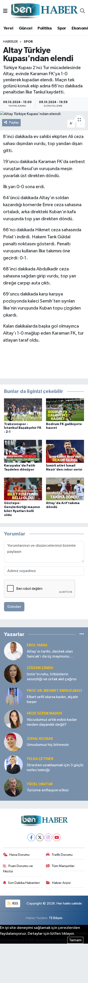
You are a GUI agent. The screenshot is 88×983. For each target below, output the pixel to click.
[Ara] (82, 11)
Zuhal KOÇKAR (40, 738)
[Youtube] (57, 837)
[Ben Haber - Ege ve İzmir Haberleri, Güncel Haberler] (44, 11)
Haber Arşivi (61, 883)
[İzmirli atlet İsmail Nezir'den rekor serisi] (65, 451)
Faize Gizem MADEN (44, 713)
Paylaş (14, 122)
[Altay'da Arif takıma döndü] (65, 489)
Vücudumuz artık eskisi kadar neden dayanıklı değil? (52, 722)
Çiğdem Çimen (40, 668)
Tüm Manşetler (63, 866)
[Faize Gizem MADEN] (13, 719)
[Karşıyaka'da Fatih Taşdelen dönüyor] (23, 451)
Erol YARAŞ (37, 645)
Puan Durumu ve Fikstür (18, 868)
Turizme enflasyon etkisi (48, 790)
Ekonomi (80, 28)
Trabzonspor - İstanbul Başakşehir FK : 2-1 (22, 428)
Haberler (10, 41)
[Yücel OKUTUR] (13, 787)
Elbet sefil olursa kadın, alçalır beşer (52, 699)
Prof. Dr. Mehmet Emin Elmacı (54, 690)
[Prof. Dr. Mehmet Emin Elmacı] (13, 696)
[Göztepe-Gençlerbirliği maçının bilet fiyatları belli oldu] (23, 489)
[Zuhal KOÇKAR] (13, 742)
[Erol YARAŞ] (13, 651)
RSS (15, 903)
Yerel (8, 28)
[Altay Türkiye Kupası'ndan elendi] (44, 114)
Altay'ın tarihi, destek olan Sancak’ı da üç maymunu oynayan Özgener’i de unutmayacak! (50, 654)
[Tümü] (82, 634)
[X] (40, 837)
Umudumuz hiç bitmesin (48, 745)
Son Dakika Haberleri (24, 883)
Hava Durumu (19, 854)
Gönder (14, 607)
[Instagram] (48, 837)
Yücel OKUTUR (40, 784)
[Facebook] (31, 837)
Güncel (25, 28)
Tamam (75, 940)
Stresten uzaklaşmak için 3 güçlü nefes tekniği (55, 767)
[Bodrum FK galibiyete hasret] (65, 410)
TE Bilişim (55, 918)
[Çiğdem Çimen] (13, 674)
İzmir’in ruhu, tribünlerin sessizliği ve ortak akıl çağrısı (52, 676)
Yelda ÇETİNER (40, 759)
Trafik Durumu (62, 854)
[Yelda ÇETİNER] (13, 764)
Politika (45, 28)
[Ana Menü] (5, 11)
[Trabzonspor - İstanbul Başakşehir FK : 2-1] (23, 410)
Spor (61, 28)
